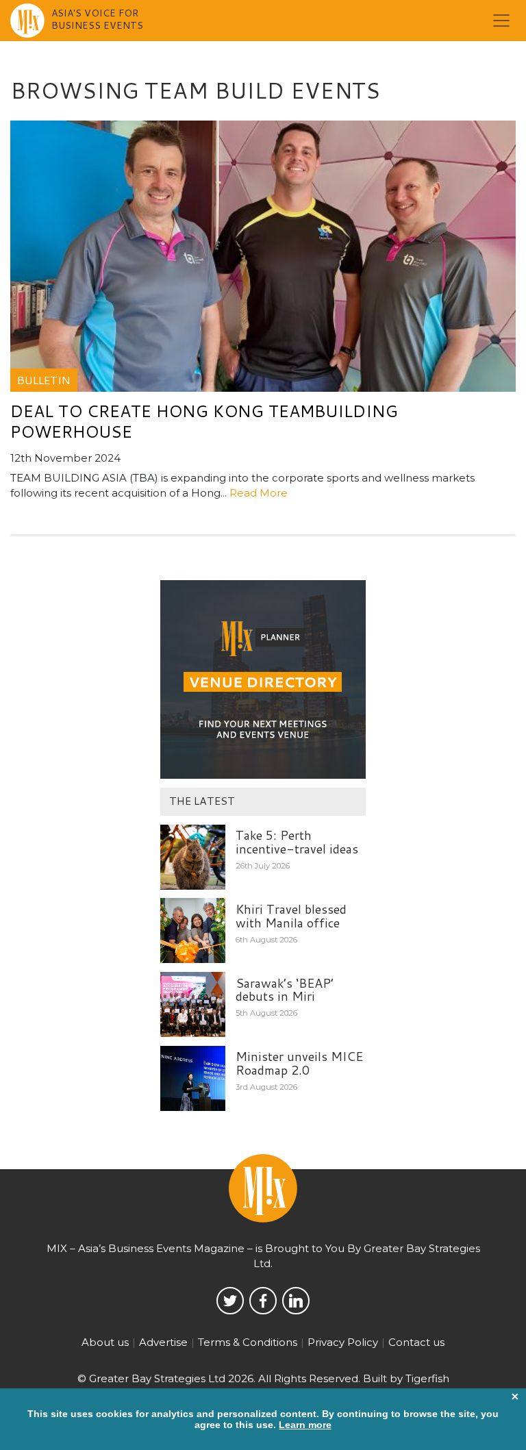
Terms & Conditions (247, 1342)
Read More (258, 492)
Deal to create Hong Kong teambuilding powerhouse (204, 421)
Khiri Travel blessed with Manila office (291, 916)
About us (105, 1342)
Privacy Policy (343, 1342)
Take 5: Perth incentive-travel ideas (297, 842)
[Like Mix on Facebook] (263, 1300)
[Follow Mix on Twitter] (230, 1300)
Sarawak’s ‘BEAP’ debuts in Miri (285, 989)
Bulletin (44, 380)
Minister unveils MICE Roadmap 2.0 (299, 1063)
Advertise (163, 1342)
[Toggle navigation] (501, 20)
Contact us (416, 1342)
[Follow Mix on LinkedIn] (296, 1300)
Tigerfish (427, 1378)
